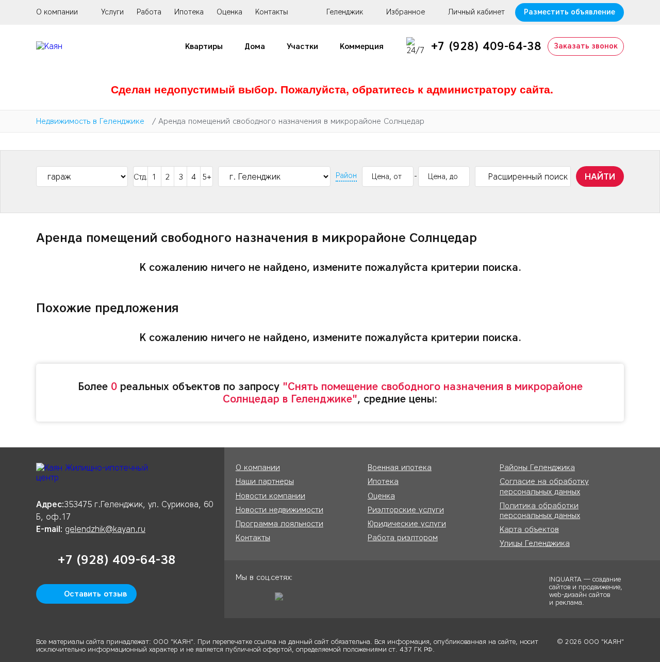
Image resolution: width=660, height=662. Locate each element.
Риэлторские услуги (406, 509)
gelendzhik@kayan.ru (105, 529)
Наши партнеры (265, 481)
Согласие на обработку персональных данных (544, 486)
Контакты (271, 12)
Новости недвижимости (279, 509)
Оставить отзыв (95, 594)
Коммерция (362, 46)
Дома (254, 46)
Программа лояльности (279, 523)
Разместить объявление (569, 12)
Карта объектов (529, 529)
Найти (600, 176)
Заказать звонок (586, 46)
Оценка (229, 12)
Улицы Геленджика (535, 543)
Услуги (112, 12)
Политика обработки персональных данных (540, 510)
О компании (57, 12)
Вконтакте (263, 600)
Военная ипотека (400, 467)
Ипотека (189, 12)
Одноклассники (243, 600)
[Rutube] (282, 600)
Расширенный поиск (528, 177)
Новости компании (270, 495)
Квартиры (204, 46)
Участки (302, 46)
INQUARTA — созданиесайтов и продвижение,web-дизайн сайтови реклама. (585, 590)
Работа (149, 12)
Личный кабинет (476, 12)
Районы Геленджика (537, 467)
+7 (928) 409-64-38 (486, 46)
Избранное (405, 12)
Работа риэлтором (403, 537)
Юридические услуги (407, 523)
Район (346, 176)
